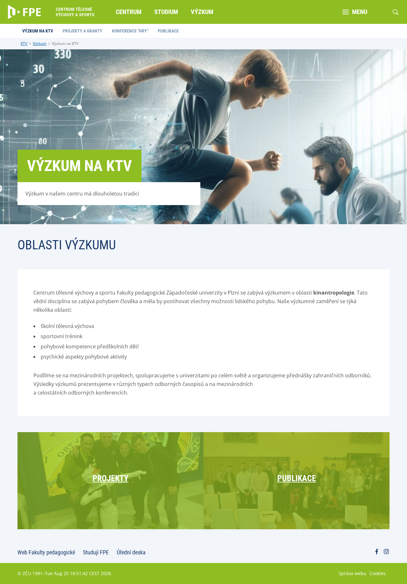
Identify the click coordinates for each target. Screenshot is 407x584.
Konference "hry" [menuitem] (130, 30)
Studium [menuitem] (166, 12)
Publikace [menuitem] (168, 30)
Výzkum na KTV (65, 43)
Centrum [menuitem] (128, 12)
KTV (24, 43)
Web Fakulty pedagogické (46, 552)
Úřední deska (131, 552)
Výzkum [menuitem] (202, 12)
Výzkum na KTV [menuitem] (37, 30)
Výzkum (39, 43)
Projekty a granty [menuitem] (82, 30)
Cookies (377, 573)
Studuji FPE (96, 552)
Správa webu (352, 573)
